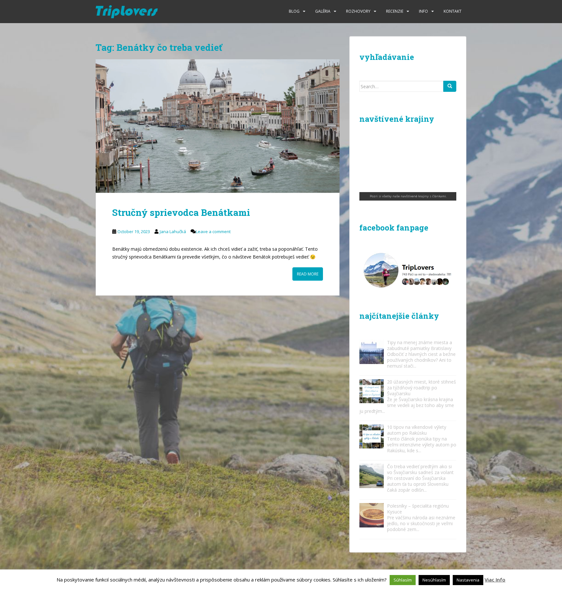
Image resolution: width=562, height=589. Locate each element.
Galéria (322, 11)
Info (423, 11)
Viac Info (495, 579)
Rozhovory (358, 11)
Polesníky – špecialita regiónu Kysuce (418, 509)
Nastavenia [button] (468, 580)
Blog (294, 11)
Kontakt (453, 11)
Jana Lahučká (173, 231)
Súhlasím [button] (403, 580)
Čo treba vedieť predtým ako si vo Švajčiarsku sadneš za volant (420, 469)
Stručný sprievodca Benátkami (181, 212)
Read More (307, 274)
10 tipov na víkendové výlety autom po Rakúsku (416, 430)
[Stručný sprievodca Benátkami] (218, 126)
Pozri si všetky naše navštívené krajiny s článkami (408, 196)
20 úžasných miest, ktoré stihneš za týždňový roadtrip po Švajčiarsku (421, 388)
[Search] (449, 86)
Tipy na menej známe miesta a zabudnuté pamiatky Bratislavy (419, 345)
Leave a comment (213, 231)
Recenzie (394, 11)
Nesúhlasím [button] (434, 580)
